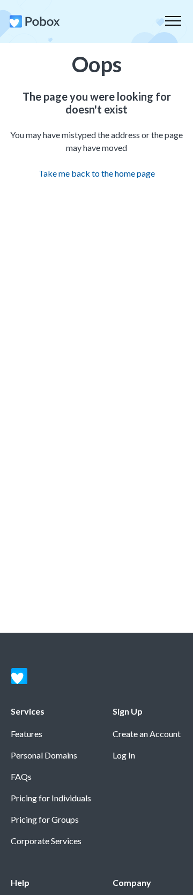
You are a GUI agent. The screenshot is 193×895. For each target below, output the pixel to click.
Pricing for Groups (45, 819)
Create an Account (147, 734)
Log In (124, 755)
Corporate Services (46, 841)
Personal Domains (44, 755)
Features (26, 734)
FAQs (21, 776)
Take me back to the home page (97, 173)
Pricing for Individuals (51, 798)
